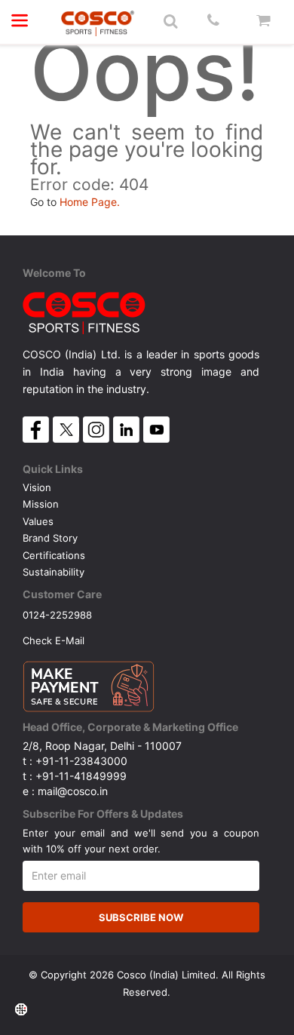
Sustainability (53, 572)
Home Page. (90, 201)
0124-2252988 (57, 614)
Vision (37, 487)
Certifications (54, 555)
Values (38, 521)
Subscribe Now (141, 917)
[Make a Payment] (89, 682)
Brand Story (50, 538)
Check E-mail (53, 640)
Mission (41, 504)
